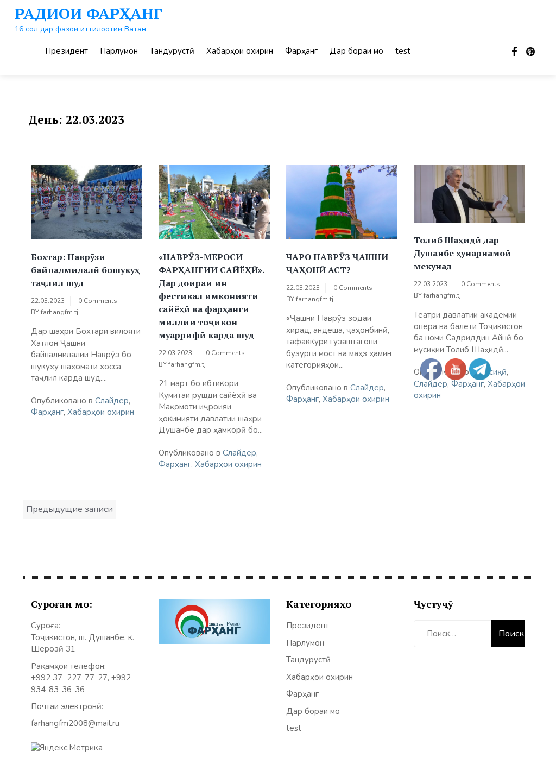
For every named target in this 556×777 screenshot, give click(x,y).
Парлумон (119, 51)
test (402, 51)
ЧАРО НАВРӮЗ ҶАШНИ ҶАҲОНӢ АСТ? (337, 263)
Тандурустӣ (172, 51)
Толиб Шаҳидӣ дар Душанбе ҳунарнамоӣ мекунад (462, 253)
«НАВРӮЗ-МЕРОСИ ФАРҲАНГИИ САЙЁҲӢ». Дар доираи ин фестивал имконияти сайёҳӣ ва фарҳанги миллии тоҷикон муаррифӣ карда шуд (211, 296)
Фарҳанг (301, 51)
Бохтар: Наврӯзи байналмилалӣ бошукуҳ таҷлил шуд (85, 270)
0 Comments (97, 300)
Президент (66, 51)
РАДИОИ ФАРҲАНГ (88, 13)
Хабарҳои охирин (239, 51)
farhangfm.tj (59, 312)
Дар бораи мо (356, 51)
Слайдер (112, 400)
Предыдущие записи (69, 509)
